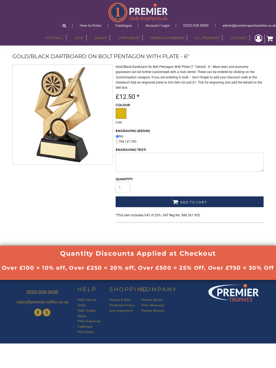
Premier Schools (153, 310)
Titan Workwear (152, 305)
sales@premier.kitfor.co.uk (42, 302)
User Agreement (121, 310)
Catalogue (123, 25)
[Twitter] (46, 312)
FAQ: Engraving (89, 321)
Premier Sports (152, 300)
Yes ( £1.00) (127, 141)
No (121, 136)
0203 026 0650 (196, 25)
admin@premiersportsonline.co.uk (249, 25)
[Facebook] (38, 312)
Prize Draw (86, 332)
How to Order (91, 25)
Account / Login (158, 25)
